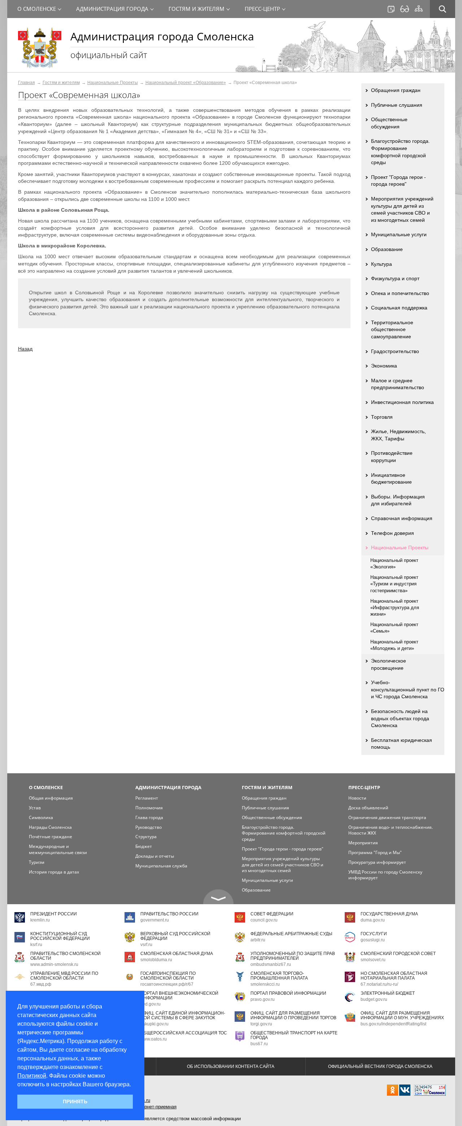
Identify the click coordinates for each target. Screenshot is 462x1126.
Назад (25, 349)
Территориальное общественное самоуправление (392, 329)
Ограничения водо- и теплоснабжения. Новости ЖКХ (390, 830)
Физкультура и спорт (395, 278)
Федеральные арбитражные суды (291, 933)
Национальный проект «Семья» (394, 628)
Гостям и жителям (61, 82)
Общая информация (51, 798)
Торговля (382, 417)
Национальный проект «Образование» (185, 82)
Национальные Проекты (112, 82)
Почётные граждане (50, 836)
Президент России (53, 913)
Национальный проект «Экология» (394, 563)
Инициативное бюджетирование (391, 478)
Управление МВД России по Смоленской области (64, 976)
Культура (381, 264)
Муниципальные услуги (399, 234)
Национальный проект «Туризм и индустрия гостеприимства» (394, 584)
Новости (357, 798)
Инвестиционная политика (402, 402)
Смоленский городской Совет (398, 953)
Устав (35, 808)
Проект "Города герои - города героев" (398, 180)
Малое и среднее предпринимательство (397, 384)
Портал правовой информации (288, 993)
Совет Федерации (271, 913)
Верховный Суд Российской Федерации (175, 936)
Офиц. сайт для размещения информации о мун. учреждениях (402, 1015)
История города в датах (54, 872)
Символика (41, 817)
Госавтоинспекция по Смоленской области (168, 976)
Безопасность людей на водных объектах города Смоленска (400, 718)
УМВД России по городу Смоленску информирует (385, 875)
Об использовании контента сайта (230, 1066)
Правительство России (169, 913)
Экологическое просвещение (388, 664)
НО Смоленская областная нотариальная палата (394, 976)
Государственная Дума (389, 913)
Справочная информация (401, 518)
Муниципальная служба (161, 866)
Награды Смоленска (50, 827)
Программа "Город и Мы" (375, 852)
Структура (146, 836)
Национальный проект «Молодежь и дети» (394, 645)
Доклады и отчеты (154, 856)
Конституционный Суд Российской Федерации (60, 936)
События (391, 9)
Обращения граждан (395, 90)
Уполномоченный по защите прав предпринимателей (292, 956)
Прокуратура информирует (377, 862)
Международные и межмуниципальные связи (58, 849)
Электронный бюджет (388, 993)
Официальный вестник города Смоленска (380, 1066)
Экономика (384, 366)
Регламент (146, 798)
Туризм (36, 862)
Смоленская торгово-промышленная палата (279, 976)
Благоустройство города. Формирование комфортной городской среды (400, 151)
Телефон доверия (392, 533)
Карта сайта (419, 9)
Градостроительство (395, 351)
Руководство (148, 827)
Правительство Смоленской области (65, 956)
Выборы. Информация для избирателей (398, 500)
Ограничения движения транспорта (387, 817)
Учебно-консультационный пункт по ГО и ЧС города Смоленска (407, 689)
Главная (26, 82)
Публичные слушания (396, 105)
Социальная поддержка (399, 308)
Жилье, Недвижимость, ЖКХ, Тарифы (398, 434)
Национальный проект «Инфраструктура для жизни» (394, 607)
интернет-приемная (155, 1106)
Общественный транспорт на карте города (293, 1035)
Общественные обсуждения (389, 122)
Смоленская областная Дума (176, 953)
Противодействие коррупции (392, 456)
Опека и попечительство (400, 293)
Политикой (31, 1076)
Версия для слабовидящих (404, 9)
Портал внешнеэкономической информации (179, 995)
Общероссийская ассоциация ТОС (183, 1032)
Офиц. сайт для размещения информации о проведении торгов (293, 1015)
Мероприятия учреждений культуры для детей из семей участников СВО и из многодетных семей (402, 209)
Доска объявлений (368, 808)
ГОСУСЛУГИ (374, 933)
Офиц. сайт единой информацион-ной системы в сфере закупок (182, 1015)
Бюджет (143, 846)
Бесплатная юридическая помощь (401, 743)
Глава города (149, 817)
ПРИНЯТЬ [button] (75, 1101)
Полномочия (149, 808)
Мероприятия (363, 843)
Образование (387, 249)
